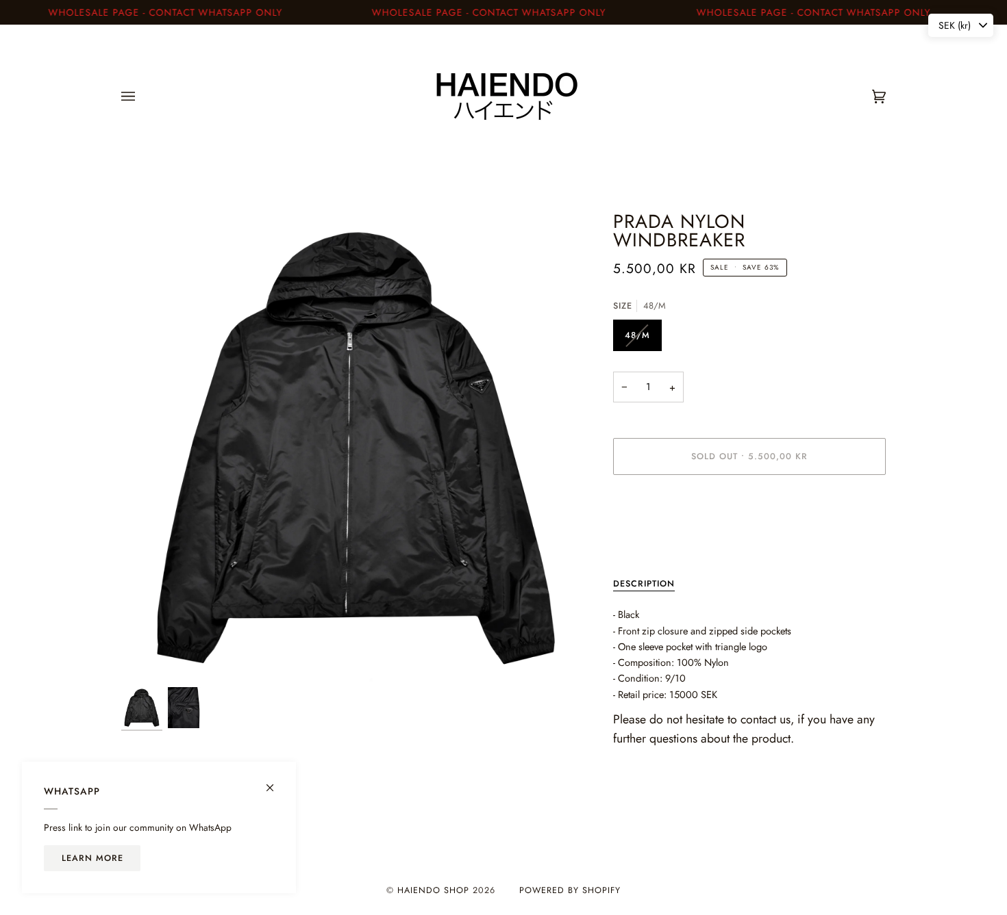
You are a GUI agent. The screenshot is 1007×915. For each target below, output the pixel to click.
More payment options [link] (659, 539)
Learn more (92, 858)
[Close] (276, 782)
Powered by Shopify (570, 890)
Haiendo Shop (433, 890)
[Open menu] (141, 96)
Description (644, 584)
